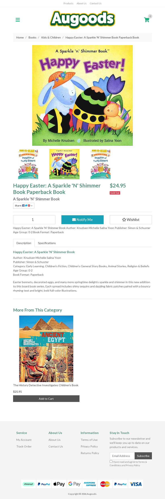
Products (68, 3)
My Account (24, 439)
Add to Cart (46, 398)
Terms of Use (89, 439)
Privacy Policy (89, 446)
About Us (82, 3)
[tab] (24, 243)
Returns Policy (90, 453)
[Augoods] (82, 19)
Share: (18, 205)
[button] (131, 219)
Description (23, 243)
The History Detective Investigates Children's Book (45, 385)
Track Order (24, 446)
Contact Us (96, 3)
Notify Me (84, 219)
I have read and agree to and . (128, 464)
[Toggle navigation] (17, 20)
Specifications (47, 243)
